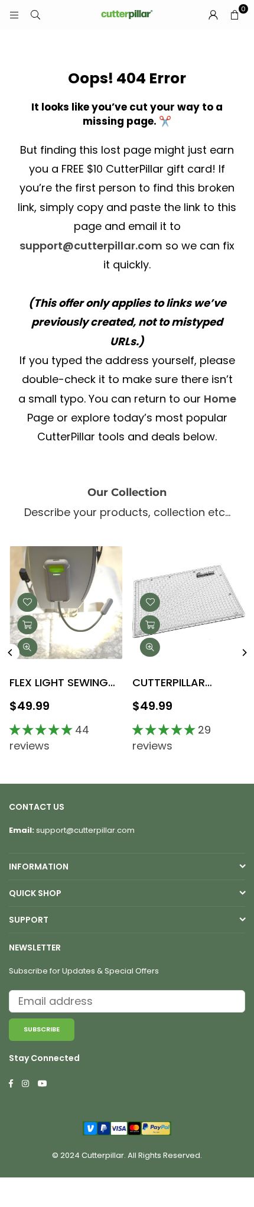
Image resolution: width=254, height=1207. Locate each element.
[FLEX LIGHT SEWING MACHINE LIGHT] (65, 602)
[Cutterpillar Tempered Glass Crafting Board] (188, 602)
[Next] (244, 652)
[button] (234, 14)
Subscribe (42, 1029)
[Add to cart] (27, 624)
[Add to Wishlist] (27, 602)
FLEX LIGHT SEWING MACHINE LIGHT (58, 683)
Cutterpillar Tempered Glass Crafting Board (178, 683)
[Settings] (213, 14)
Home (220, 398)
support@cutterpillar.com (90, 245)
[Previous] (10, 652)
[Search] (35, 14)
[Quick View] (27, 647)
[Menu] (14, 14)
